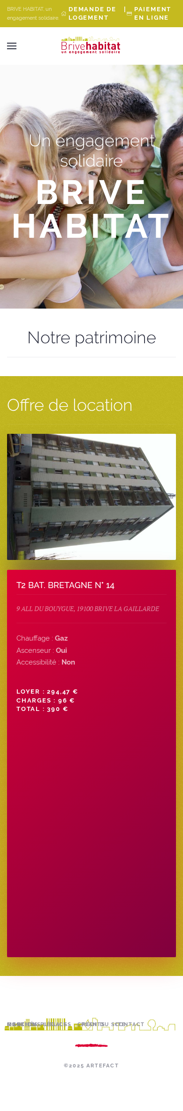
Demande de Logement (92, 13)
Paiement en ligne (152, 13)
